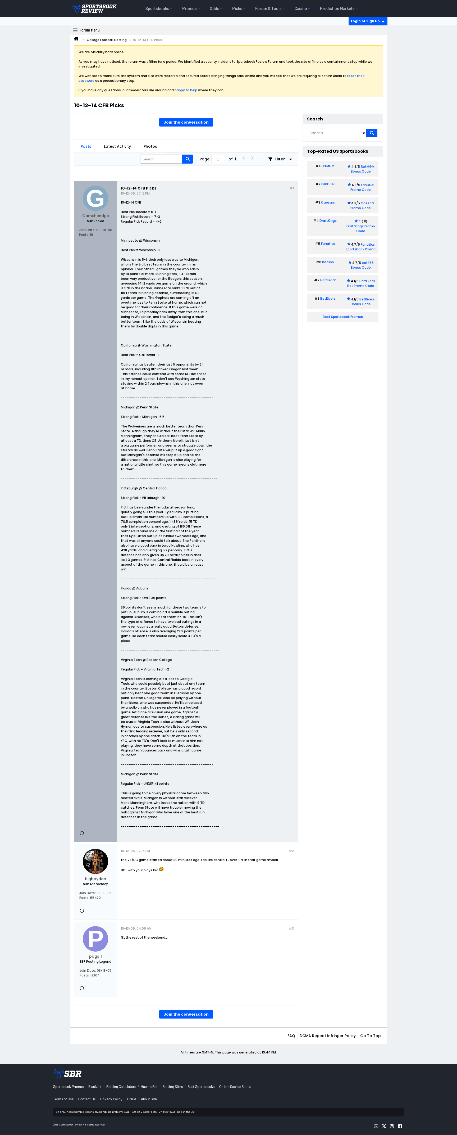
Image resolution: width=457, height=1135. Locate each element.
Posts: (84, 234)
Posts (86, 146)
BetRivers (328, 298)
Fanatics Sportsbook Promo (361, 246)
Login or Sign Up (365, 21)
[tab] (86, 146)
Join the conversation (186, 122)
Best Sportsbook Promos (343, 316)
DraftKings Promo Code (360, 228)
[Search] (371, 133)
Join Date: (87, 230)
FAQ (291, 1035)
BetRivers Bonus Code (363, 301)
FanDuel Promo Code (362, 187)
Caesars (328, 202)
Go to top (370, 1035)
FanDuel (328, 184)
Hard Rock (328, 280)
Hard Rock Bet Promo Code (361, 283)
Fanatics (328, 243)
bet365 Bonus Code (362, 265)
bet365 (328, 262)
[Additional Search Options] (364, 133)
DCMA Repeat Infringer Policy (328, 1035)
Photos (150, 146)
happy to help (186, 90)
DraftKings (328, 220)
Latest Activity (117, 146)
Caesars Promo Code (362, 205)
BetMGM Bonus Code (362, 169)
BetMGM (327, 166)
